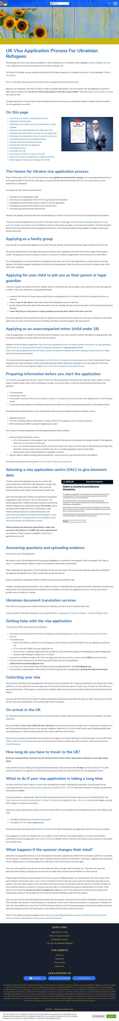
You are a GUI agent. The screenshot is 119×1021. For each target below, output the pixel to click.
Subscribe (77, 529)
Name (61, 510)
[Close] (97, 487)
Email (62, 519)
